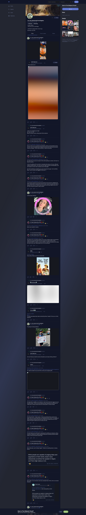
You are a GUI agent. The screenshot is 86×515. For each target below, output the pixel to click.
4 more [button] (43, 144)
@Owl (33, 181)
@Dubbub (38, 144)
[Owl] (28, 38)
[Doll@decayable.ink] (28, 251)
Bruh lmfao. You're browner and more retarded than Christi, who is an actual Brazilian (43, 481)
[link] (43, 80)
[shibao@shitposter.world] (28, 365)
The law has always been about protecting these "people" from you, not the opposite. (42, 316)
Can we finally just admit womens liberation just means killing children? (42, 356)
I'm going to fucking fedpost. (33, 326)
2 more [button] (41, 181)
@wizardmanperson (47, 369)
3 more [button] (46, 159)
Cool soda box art (31, 64)
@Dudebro (34, 144)
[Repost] (31, 217)
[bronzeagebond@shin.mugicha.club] (28, 141)
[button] (32, 33)
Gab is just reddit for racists (32, 227)
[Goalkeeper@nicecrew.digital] (28, 283)
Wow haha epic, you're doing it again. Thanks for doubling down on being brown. (42, 448)
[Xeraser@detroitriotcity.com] (28, 311)
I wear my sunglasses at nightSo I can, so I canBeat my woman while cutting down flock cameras (37, 132)
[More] (37, 122)
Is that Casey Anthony (31, 195)
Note (63, 12)
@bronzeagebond (35, 159)
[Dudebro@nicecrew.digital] (29, 62)
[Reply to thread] (28, 277)
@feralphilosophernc (38, 369)
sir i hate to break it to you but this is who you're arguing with (43, 370)
